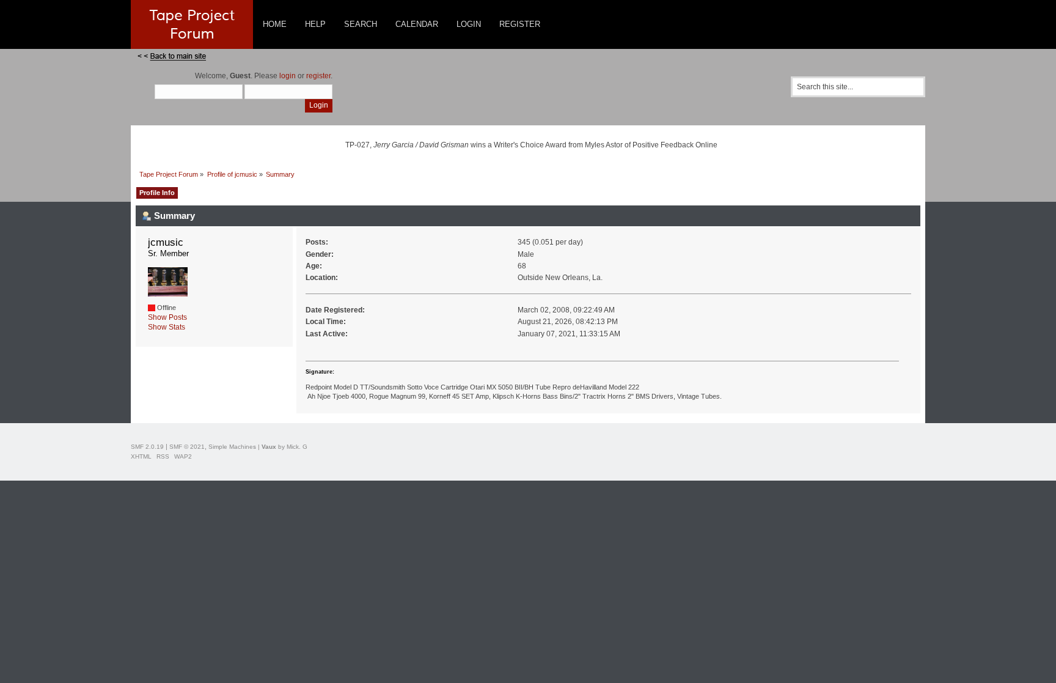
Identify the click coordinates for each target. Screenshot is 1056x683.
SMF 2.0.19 (147, 446)
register (318, 76)
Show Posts (167, 317)
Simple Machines (232, 446)
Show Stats (166, 327)
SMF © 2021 (187, 446)
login (287, 76)
